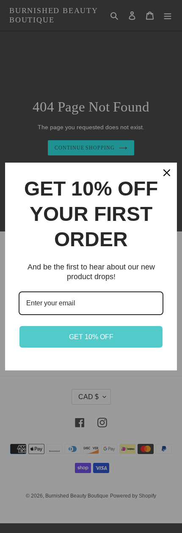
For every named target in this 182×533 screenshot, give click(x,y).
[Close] (167, 173)
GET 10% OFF (91, 336)
